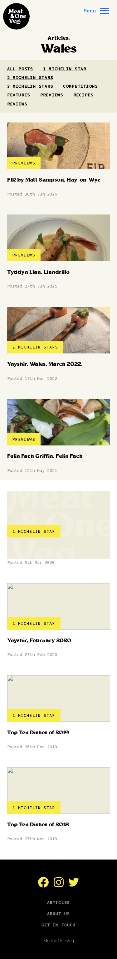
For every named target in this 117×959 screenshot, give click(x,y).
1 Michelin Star (64, 68)
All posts (20, 68)
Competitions (80, 86)
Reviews (17, 104)
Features (18, 95)
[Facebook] (43, 886)
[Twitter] (73, 886)
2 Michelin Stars (30, 77)
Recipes (83, 95)
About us (58, 913)
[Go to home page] (16, 16)
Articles (58, 902)
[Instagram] (58, 886)
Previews (51, 95)
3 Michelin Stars (30, 86)
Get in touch (58, 925)
